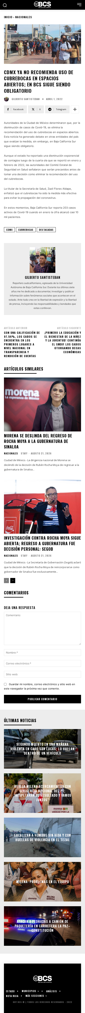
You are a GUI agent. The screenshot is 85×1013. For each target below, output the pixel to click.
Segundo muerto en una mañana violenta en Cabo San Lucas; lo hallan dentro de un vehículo (42, 749)
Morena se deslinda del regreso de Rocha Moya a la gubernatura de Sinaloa (38, 441)
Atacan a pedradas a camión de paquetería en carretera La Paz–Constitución (42, 926)
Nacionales (23, 17)
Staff (24, 453)
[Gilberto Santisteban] (7, 99)
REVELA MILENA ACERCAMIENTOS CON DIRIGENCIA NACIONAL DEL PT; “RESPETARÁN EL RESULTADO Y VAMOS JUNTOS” (42, 793)
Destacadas (46, 229)
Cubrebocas (25, 229)
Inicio (8, 17)
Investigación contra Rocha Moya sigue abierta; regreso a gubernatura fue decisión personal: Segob (42, 543)
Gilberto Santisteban (26, 99)
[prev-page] (6, 580)
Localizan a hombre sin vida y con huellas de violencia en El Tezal (42, 837)
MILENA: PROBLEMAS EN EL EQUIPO (42, 881)
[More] (75, 109)
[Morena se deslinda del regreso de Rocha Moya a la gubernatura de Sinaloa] (42, 404)
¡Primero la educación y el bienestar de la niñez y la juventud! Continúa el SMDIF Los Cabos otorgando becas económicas (62, 342)
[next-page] (12, 580)
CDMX (9, 229)
